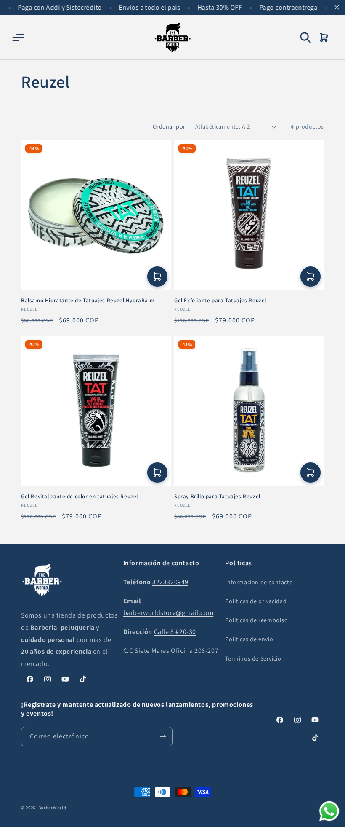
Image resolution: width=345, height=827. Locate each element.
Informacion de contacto (259, 582)
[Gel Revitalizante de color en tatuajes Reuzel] (96, 411)
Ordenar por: (170, 126)
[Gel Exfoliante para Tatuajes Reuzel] (249, 215)
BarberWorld (52, 808)
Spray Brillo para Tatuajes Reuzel (217, 496)
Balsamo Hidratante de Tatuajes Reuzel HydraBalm (87, 300)
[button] (17, 37)
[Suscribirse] (163, 736)
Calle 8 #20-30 (175, 631)
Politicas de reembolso (256, 620)
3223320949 (170, 581)
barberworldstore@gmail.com (168, 612)
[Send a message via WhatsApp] (329, 811)
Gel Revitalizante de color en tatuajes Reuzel (79, 496)
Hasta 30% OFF (214, 7)
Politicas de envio (249, 639)
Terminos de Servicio (253, 658)
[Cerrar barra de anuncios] (336, 7)
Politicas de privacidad (256, 601)
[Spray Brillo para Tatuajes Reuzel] (249, 411)
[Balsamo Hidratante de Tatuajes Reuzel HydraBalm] (96, 215)
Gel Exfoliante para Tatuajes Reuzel (220, 300)
